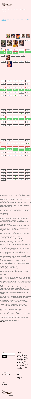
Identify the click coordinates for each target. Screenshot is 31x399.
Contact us (10, 9)
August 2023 (19, 378)
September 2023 (19, 377)
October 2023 (19, 375)
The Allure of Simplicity (7, 201)
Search (3, 352)
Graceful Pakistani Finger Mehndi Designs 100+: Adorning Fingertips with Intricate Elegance (22, 364)
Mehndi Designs (4, 384)
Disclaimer (4, 11)
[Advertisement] (15, 27)
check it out (2, 321)
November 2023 (19, 374)
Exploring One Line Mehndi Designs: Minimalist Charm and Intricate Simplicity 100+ (23, 367)
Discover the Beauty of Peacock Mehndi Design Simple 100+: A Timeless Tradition (22, 361)
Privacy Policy (16, 9)
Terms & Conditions (23, 9)
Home (3, 9)
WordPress (11, 395)
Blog (6, 9)
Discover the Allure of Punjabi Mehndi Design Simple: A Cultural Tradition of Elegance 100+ (22, 358)
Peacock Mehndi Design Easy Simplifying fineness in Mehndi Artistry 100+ (22, 355)
